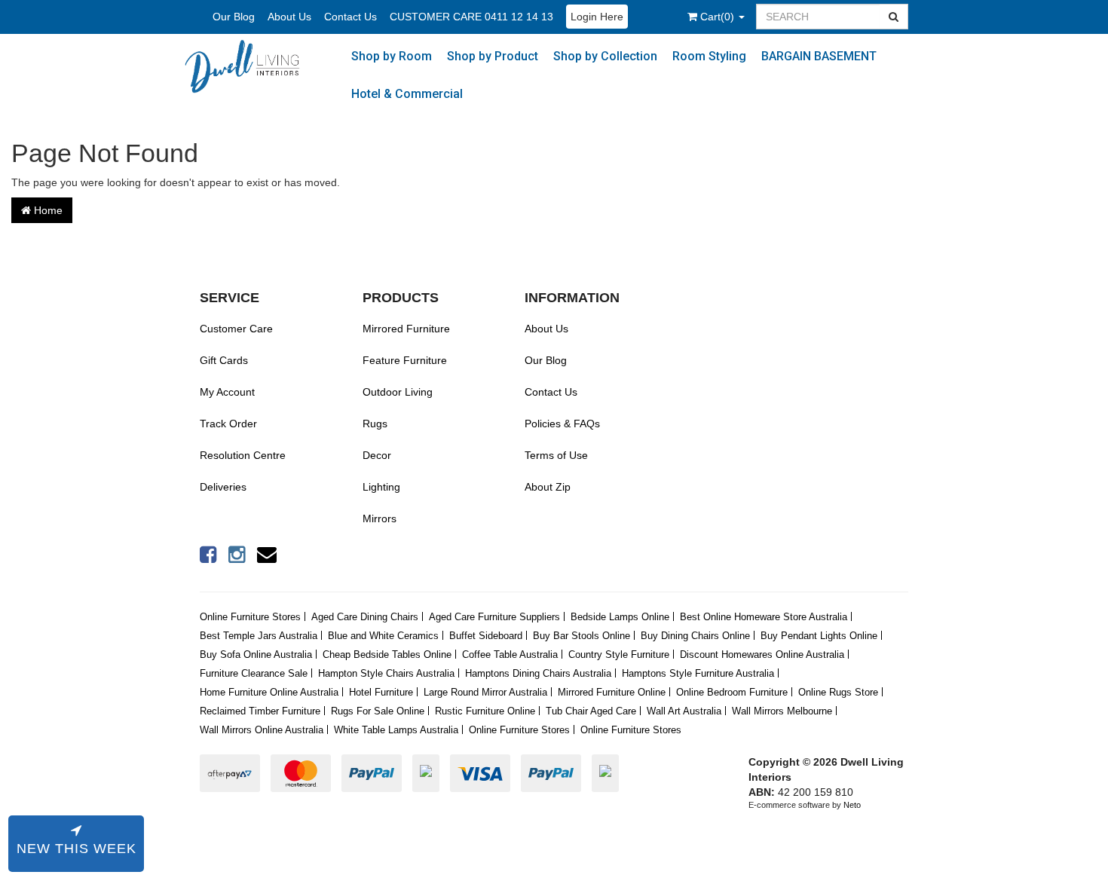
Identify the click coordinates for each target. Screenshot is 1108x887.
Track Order (228, 424)
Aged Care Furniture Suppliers (494, 616)
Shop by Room (391, 56)
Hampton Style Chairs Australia (386, 673)
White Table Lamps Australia (396, 730)
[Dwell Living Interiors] (249, 66)
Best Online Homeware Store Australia (763, 616)
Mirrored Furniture (406, 329)
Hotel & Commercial (407, 94)
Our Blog (234, 17)
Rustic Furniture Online (485, 711)
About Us (289, 17)
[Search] (894, 16)
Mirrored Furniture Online (612, 692)
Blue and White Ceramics (383, 635)
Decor (377, 455)
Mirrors (379, 518)
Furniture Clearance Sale (254, 673)
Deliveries (223, 487)
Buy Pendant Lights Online (819, 635)
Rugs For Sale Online (377, 711)
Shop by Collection (605, 56)
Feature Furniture (405, 360)
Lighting (381, 487)
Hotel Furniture (381, 692)
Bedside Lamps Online (620, 616)
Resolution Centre (243, 455)
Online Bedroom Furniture (732, 692)
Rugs (375, 424)
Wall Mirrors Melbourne (782, 711)
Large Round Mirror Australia (485, 692)
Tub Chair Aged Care (591, 711)
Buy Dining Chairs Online (695, 635)
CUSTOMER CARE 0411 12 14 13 (471, 17)
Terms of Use (556, 455)
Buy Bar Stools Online (581, 635)
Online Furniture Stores (250, 616)
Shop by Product (492, 56)
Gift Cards (224, 360)
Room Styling (709, 56)
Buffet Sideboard (485, 635)
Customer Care (236, 329)
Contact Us (350, 17)
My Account (227, 392)
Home (47, 210)
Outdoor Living (398, 392)
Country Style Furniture (618, 654)
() (718, 17)
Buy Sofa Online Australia (256, 654)
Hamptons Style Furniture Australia (698, 673)
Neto (852, 804)
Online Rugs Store (838, 692)
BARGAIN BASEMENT (819, 56)
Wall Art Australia (684, 711)
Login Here (597, 17)
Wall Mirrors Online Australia (261, 730)
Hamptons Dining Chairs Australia (538, 673)
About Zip (548, 487)
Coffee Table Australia (510, 654)
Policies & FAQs (562, 424)
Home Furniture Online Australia (269, 692)
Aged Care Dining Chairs (364, 616)
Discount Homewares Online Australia (762, 654)
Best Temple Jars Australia (258, 635)
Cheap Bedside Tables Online (387, 654)
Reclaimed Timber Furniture (260, 711)
